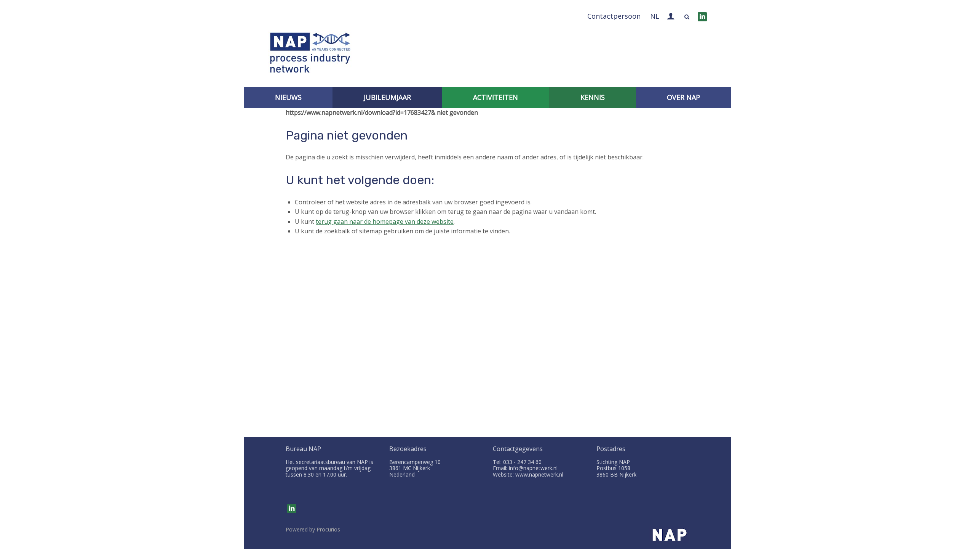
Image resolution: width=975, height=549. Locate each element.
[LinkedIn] (702, 16)
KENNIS (592, 97)
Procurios (328, 529)
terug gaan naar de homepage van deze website (385, 221)
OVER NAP (683, 97)
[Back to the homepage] (310, 54)
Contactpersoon (614, 16)
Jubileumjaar (387, 97)
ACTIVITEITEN (495, 97)
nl (654, 16)
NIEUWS (288, 97)
